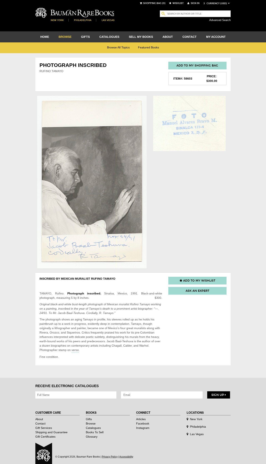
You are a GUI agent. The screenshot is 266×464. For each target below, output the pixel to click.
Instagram (142, 428)
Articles (141, 419)
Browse (91, 423)
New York (57, 20)
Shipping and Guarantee (51, 432)
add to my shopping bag (197, 65)
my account (216, 36)
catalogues (109, 36)
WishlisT (178, 3)
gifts (85, 36)
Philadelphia (82, 20)
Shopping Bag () (154, 3)
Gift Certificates (45, 436)
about (168, 36)
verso (75, 350)
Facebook (142, 423)
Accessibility (126, 456)
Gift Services (43, 428)
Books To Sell (94, 432)
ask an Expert (197, 291)
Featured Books (148, 47)
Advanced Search (220, 20)
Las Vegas (108, 20)
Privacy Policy (110, 456)
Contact (40, 423)
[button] (214, 3)
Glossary (91, 436)
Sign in (195, 3)
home (44, 36)
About (39, 419)
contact (189, 36)
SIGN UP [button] (218, 395)
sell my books (141, 36)
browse (65, 36)
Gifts (89, 419)
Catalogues (93, 428)
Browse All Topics (118, 47)
